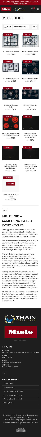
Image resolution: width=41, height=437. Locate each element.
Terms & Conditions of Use (13, 395)
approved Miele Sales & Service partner (24, 419)
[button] (7, 27)
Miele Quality (8, 383)
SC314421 (28, 417)
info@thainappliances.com (11, 362)
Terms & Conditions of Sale (13, 399)
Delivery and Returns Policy (13, 391)
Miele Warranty (9, 387)
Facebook (5, 373)
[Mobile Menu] (37, 9)
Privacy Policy (8, 403)
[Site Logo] (6, 9)
